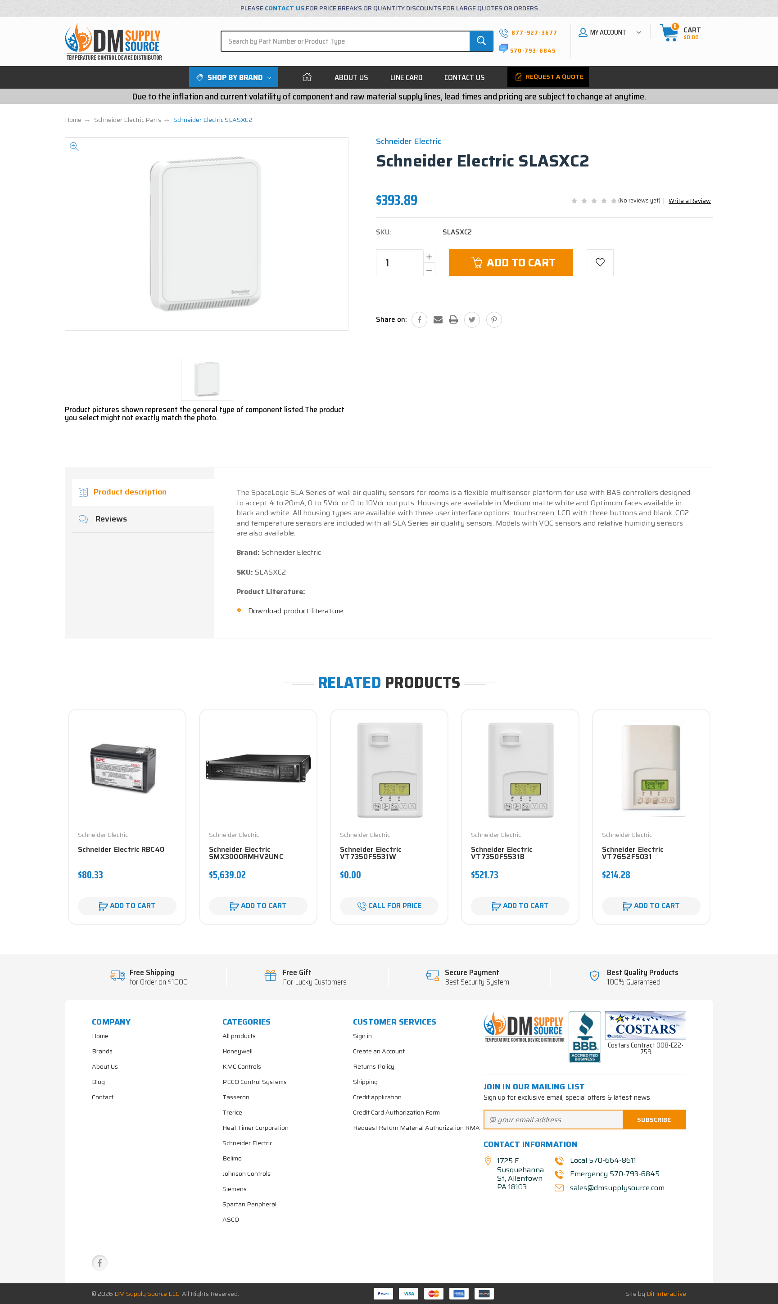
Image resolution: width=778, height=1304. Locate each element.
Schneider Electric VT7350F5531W (371, 853)
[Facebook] (419, 320)
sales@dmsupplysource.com (616, 1187)
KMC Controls (241, 1066)
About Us (351, 77)
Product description (130, 492)
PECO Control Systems (254, 1082)
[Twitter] (472, 320)
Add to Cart (521, 262)
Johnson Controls (246, 1173)
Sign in (362, 1036)
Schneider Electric (247, 1143)
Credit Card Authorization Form (396, 1112)
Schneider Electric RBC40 (121, 849)
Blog (98, 1082)
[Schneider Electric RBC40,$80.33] (127, 768)
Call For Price (393, 905)
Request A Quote (554, 76)
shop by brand (235, 77)
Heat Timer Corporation (255, 1128)
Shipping (365, 1082)
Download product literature (295, 610)
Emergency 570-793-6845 (615, 1174)
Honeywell (237, 1051)
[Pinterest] (494, 320)
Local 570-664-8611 (603, 1160)
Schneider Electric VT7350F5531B (502, 853)
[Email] (438, 319)
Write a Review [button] (690, 201)
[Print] (453, 319)
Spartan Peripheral (249, 1204)
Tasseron (235, 1097)
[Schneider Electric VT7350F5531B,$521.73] (520, 768)
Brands (102, 1051)
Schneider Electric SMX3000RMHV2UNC (246, 853)
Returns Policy (373, 1066)
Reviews (110, 519)
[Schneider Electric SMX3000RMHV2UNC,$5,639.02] (258, 768)
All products (239, 1036)
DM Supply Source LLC (146, 1294)
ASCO (230, 1219)
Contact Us (464, 77)
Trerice (232, 1112)
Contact (102, 1097)
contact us (284, 8)
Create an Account (379, 1051)
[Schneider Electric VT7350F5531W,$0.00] (389, 768)
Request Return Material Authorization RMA (416, 1128)
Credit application (377, 1097)
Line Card (406, 77)
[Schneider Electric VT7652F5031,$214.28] (651, 768)
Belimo (232, 1158)
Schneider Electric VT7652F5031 (633, 853)
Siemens (234, 1189)
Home (307, 77)
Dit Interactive (666, 1294)
